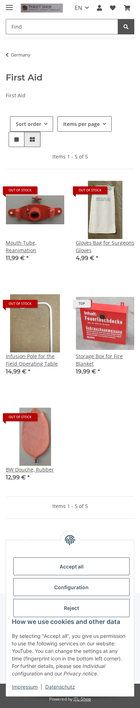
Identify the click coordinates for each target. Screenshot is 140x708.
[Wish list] (113, 8)
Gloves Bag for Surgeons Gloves (105, 246)
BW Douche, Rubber (30, 469)
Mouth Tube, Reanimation (21, 246)
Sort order (28, 124)
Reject (71, 608)
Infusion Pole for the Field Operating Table (32, 360)
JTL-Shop (82, 699)
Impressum (25, 687)
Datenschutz (60, 687)
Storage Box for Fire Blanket (99, 360)
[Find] (126, 26)
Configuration (71, 587)
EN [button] (78, 8)
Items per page (81, 124)
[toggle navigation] (9, 4)
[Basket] (127, 8)
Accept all (72, 566)
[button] (99, 8)
